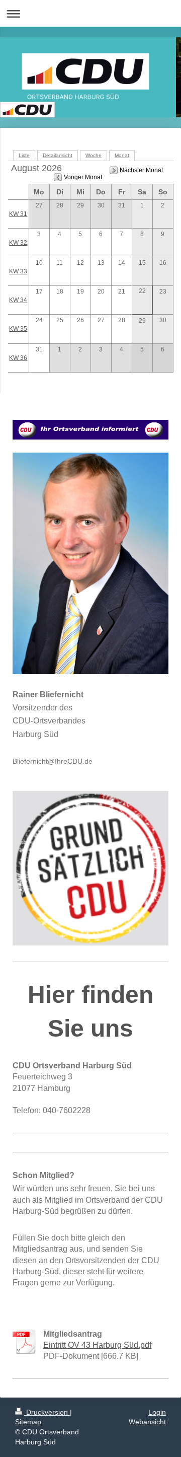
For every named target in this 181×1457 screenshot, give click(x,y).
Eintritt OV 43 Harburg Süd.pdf (97, 1345)
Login (157, 1412)
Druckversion (47, 1412)
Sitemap (28, 1422)
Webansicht (147, 1422)
